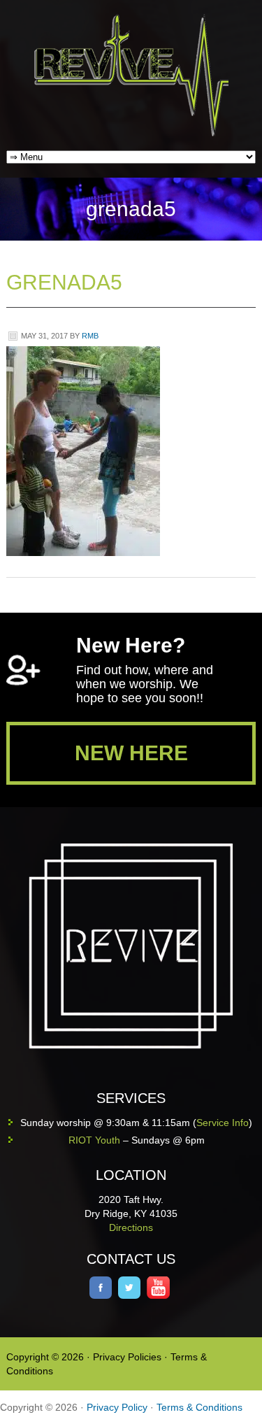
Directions (131, 1227)
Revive (139, 75)
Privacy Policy (117, 1407)
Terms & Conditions (199, 1407)
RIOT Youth (94, 1140)
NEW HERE (131, 752)
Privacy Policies (127, 1356)
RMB (90, 336)
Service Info (222, 1122)
